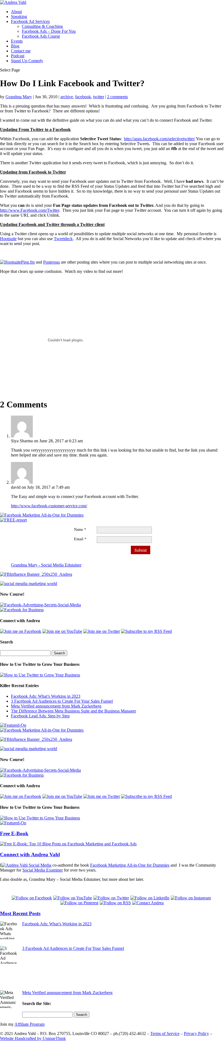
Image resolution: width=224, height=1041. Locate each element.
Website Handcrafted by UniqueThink (33, 1038)
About (16, 11)
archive (66, 96)
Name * (80, 529)
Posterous (51, 262)
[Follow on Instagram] (191, 898)
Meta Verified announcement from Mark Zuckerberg (56, 706)
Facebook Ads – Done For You (49, 31)
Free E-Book (14, 833)
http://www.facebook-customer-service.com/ (49, 505)
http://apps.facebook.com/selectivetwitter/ (159, 138)
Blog (15, 46)
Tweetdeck (63, 238)
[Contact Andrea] (148, 902)
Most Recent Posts (20, 913)
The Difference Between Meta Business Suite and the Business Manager (73, 711)
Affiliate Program (29, 1024)
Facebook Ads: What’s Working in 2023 (45, 696)
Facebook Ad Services (30, 21)
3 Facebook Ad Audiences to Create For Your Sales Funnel (62, 701)
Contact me (21, 51)
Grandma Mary (18, 96)
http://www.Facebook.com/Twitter (29, 210)
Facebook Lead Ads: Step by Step (40, 716)
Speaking (19, 16)
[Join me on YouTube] (62, 631)
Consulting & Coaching (42, 26)
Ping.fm (28, 262)
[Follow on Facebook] (32, 898)
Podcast (17, 55)
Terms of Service (164, 1033)
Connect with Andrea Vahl (30, 854)
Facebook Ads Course (41, 36)
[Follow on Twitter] (111, 898)
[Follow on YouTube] (73, 898)
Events (17, 41)
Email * (80, 538)
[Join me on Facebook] (20, 631)
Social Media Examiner (42, 870)
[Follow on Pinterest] (80, 902)
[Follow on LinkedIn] (150, 898)
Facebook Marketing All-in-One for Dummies (129, 865)
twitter (98, 96)
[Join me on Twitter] (101, 631)
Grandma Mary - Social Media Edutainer (46, 565)
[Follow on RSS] (116, 902)
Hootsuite (8, 238)
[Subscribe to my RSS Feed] (146, 631)
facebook (83, 96)
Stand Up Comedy (27, 60)
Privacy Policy (196, 1033)
